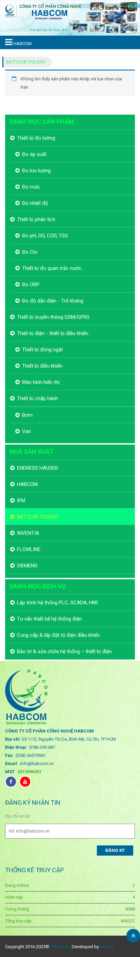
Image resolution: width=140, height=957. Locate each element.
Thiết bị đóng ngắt (42, 350)
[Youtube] (25, 781)
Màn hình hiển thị (41, 382)
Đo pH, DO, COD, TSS (45, 236)
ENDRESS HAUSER (37, 468)
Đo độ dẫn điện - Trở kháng (52, 301)
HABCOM (27, 484)
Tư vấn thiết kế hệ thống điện (49, 619)
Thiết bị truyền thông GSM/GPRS (53, 317)
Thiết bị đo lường (36, 138)
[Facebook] (11, 781)
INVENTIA (28, 533)
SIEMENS (27, 566)
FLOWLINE (28, 549)
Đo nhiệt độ (35, 203)
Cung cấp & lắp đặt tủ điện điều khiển (58, 635)
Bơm (27, 415)
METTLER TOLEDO (25, 61)
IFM (21, 500)
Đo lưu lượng (36, 171)
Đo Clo (29, 252)
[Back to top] (133, 935)
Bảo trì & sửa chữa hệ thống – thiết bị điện (64, 651)
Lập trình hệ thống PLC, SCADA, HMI (57, 603)
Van (26, 431)
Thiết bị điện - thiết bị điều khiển (52, 333)
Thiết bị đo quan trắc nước (52, 268)
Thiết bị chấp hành (37, 398)
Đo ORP (30, 284)
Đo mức (31, 187)
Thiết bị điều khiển (42, 366)
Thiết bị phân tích (36, 219)
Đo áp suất (34, 154)
